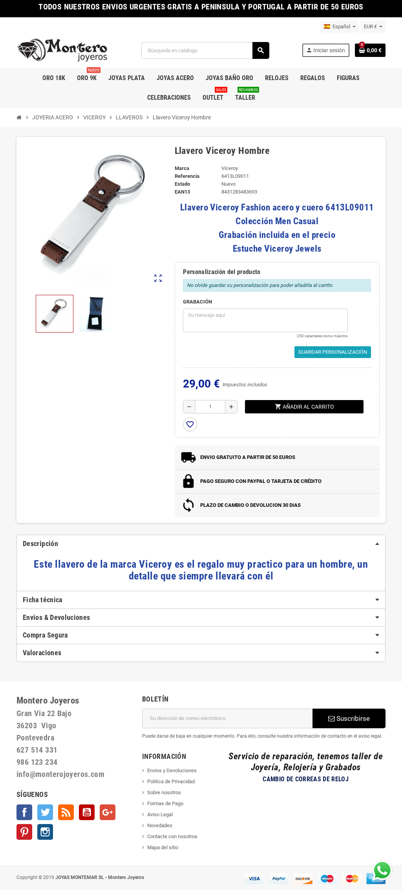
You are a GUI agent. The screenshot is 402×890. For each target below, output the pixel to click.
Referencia (187, 176)
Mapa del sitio (162, 847)
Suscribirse (352, 718)
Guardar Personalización (332, 352)
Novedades (159, 825)
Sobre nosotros (164, 792)
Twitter (45, 812)
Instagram (45, 832)
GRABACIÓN (197, 302)
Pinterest (24, 832)
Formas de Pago (165, 803)
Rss (66, 812)
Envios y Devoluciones (172, 770)
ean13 (182, 192)
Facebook (24, 812)
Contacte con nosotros (172, 836)
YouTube (87, 812)
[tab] (201, 543)
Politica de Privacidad (171, 781)
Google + (107, 812)
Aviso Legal (160, 814)
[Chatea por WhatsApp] (382, 870)
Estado (182, 184)
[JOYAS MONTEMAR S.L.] (62, 50)
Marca (182, 168)
